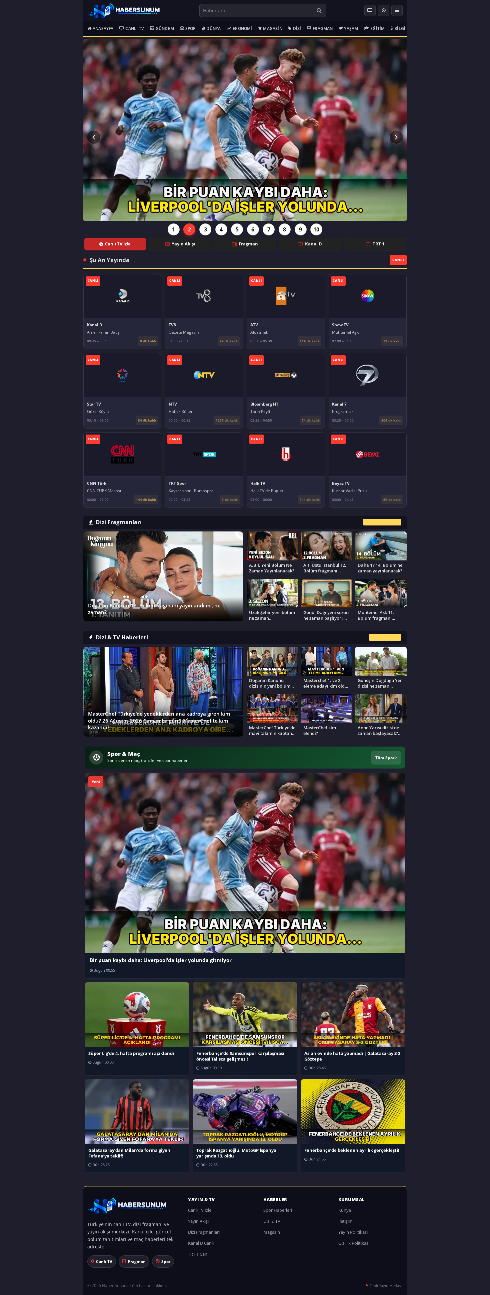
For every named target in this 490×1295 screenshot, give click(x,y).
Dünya (213, 28)
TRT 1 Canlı (198, 1254)
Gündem (165, 28)
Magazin (272, 28)
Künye (344, 1210)
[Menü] (397, 10)
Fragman (323, 28)
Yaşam (351, 28)
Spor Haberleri (277, 1210)
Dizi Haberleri (385, 637)
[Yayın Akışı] (383, 10)
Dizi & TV (271, 1221)
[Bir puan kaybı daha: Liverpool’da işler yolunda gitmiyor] (245, 130)
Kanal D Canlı (201, 1243)
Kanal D (313, 244)
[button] (94, 137)
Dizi (297, 28)
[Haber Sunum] (124, 10)
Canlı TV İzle (118, 244)
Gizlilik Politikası (353, 1243)
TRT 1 (378, 244)
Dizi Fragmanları (204, 1232)
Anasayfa (103, 28)
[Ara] (319, 10)
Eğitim (377, 28)
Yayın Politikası (353, 1232)
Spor (190, 28)
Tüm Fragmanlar (382, 522)
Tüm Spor (385, 757)
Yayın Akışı (183, 244)
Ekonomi (242, 28)
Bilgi (399, 28)
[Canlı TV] (370, 10)
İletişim (345, 1221)
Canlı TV (134, 28)
